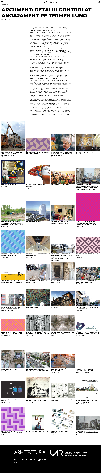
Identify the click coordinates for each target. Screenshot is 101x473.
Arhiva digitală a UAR (71, 453)
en (17, 462)
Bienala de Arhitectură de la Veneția (76, 452)
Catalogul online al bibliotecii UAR (75, 455)
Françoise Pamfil (5, 19)
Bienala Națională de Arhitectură (75, 450)
